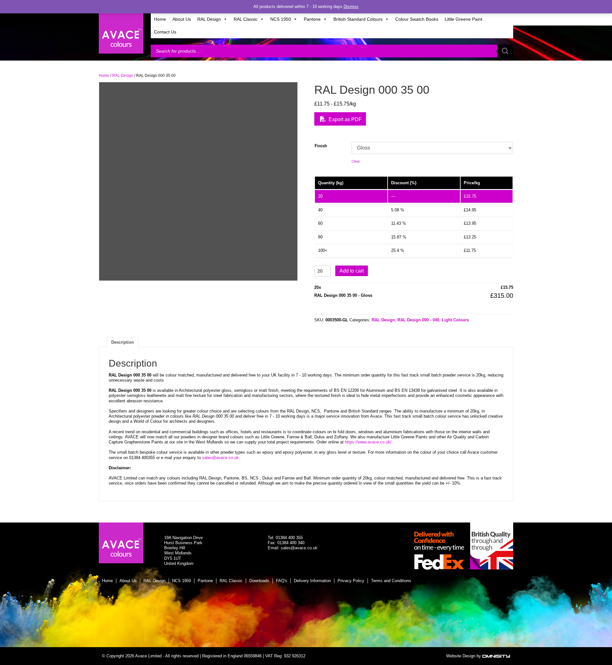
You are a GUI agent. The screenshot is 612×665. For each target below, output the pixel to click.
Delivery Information (312, 580)
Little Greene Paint (463, 19)
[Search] (505, 51)
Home (160, 19)
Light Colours (455, 320)
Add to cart (351, 271)
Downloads (259, 580)
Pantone (312, 19)
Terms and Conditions (391, 580)
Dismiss (351, 6)
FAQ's (281, 580)
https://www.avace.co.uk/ (368, 442)
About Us (181, 19)
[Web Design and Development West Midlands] (496, 656)
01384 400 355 (289, 537)
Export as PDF (344, 119)
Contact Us (165, 31)
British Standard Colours (357, 19)
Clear (356, 161)
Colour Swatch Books (416, 19)
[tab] (122, 342)
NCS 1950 (280, 19)
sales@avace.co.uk (220, 457)
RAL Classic (246, 19)
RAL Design (209, 19)
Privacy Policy (351, 580)
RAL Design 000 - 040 (418, 320)
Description (122, 342)
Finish (321, 145)
